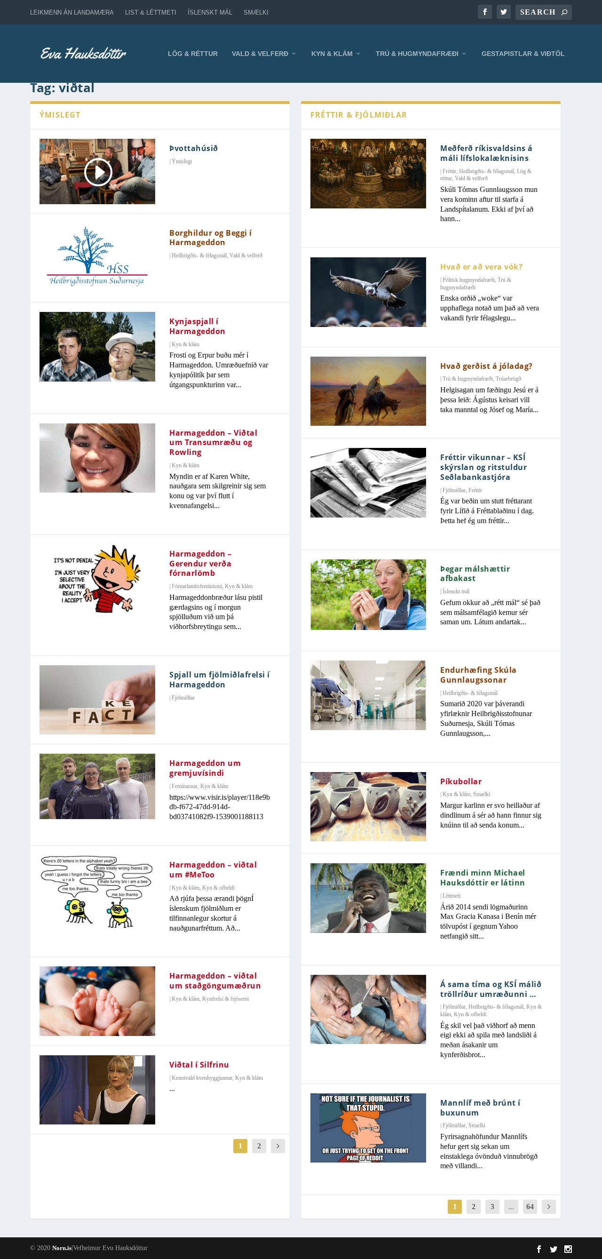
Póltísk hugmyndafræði (469, 280)
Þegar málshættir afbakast (475, 574)
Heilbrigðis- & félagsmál (199, 255)
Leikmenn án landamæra (72, 12)
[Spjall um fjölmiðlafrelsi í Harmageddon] (97, 700)
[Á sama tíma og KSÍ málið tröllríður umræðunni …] (368, 1009)
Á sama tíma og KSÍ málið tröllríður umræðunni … (490, 989)
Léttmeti (451, 895)
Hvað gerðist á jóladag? (486, 366)
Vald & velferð (260, 53)
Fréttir (449, 171)
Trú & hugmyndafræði (417, 53)
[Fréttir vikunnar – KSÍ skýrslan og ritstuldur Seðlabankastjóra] (368, 483)
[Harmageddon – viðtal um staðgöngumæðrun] (97, 1001)
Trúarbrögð (508, 378)
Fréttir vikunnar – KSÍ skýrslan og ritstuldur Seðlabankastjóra (483, 467)
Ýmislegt (182, 161)
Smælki (256, 12)
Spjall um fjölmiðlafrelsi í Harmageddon (219, 679)
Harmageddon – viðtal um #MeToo (213, 870)
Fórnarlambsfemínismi (197, 586)
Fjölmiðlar (183, 697)
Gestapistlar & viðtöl (523, 53)
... (511, 1207)
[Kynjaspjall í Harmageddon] (97, 347)
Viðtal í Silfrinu (199, 1065)
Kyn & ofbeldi (218, 887)
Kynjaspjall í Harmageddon (197, 326)
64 (530, 1207)
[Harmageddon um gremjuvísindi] (97, 786)
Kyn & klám (332, 53)
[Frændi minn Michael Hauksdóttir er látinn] (368, 898)
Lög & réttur (193, 53)
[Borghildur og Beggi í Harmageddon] (97, 258)
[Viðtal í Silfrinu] (97, 1090)
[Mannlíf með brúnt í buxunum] (368, 1128)
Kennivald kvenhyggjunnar (202, 1078)
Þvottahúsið (193, 148)
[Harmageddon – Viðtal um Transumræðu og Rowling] (97, 458)
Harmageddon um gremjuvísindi (205, 768)
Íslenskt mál (210, 12)
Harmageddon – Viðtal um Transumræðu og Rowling (213, 443)
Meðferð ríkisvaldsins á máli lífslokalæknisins (486, 153)
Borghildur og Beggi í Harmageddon (210, 238)
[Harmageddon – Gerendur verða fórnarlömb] (97, 579)
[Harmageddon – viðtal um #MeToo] (97, 891)
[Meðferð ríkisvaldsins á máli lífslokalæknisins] (368, 173)
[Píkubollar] (368, 807)
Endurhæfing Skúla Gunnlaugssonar (478, 675)
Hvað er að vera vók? (481, 267)
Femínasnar (185, 786)
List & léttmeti (150, 12)
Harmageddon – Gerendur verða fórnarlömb (200, 564)
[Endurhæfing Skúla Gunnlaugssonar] (368, 695)
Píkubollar (461, 781)
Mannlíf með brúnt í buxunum (480, 1108)
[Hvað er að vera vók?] (368, 292)
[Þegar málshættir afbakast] (368, 594)
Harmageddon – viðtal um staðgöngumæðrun (215, 981)
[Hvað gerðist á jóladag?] (368, 391)
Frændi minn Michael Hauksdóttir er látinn (482, 878)
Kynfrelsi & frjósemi (225, 999)
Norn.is (61, 1247)
